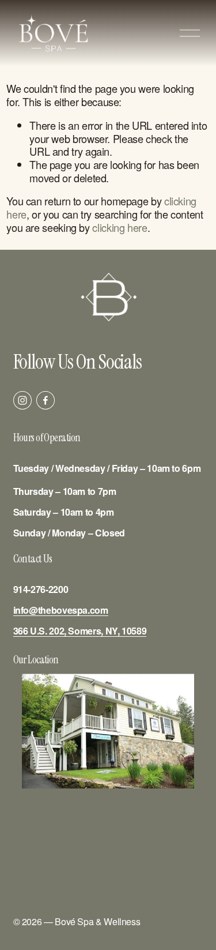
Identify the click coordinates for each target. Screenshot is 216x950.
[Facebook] (45, 400)
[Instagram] (22, 400)
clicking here (119, 227)
